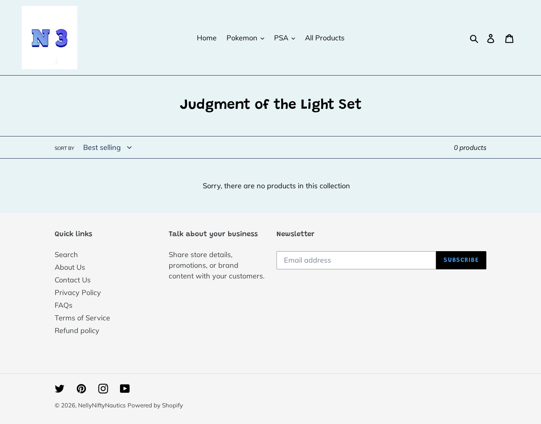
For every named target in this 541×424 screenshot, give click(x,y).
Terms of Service (82, 317)
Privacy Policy (78, 292)
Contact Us (73, 279)
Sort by (64, 148)
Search (66, 254)
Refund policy (77, 330)
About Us (70, 267)
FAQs (63, 305)
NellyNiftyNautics (102, 405)
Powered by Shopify (155, 405)
